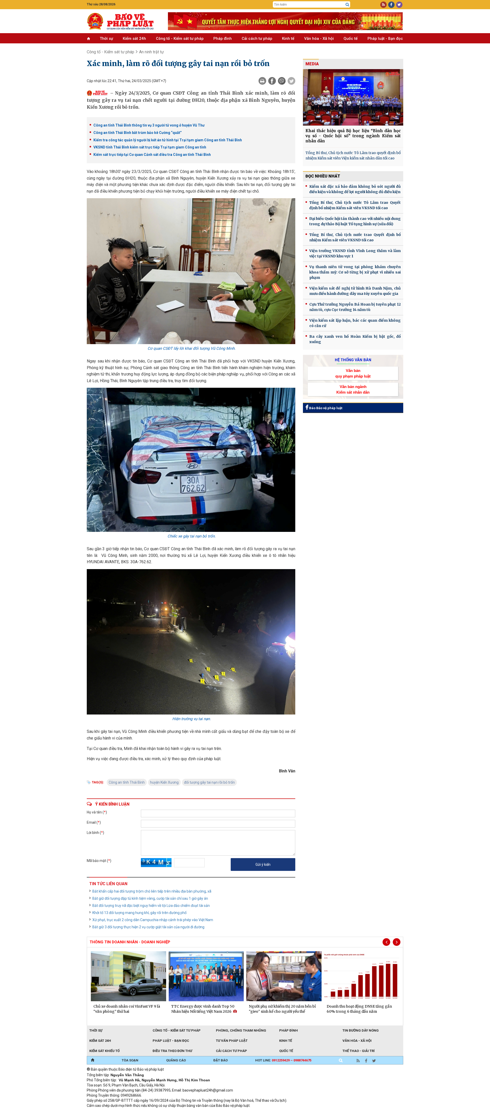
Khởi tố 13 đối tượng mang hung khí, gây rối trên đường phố (139, 913)
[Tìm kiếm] (347, 5)
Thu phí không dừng (177, 1112)
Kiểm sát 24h (134, 38)
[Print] (262, 81)
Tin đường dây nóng (360, 1030)
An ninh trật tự (151, 51)
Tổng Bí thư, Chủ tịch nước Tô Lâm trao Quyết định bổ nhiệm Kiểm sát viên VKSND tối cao (355, 205)
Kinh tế (288, 38)
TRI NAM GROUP (102, 1112)
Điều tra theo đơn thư (172, 1051)
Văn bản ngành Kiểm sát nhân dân (353, 389)
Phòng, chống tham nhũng (241, 1030)
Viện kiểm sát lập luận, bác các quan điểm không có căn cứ (355, 323)
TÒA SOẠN (130, 1060)
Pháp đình (222, 38)
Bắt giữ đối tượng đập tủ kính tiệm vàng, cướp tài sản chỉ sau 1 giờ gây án (150, 898)
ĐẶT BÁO (220, 1060)
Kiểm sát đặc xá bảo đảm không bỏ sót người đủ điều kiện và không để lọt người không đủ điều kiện (355, 189)
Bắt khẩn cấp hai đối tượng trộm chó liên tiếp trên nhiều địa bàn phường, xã (151, 891)
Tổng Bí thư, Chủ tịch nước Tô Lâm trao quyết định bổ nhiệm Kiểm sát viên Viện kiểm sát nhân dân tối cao (353, 155)
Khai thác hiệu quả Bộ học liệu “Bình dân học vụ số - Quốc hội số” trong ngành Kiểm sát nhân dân (353, 135)
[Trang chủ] (92, 1060)
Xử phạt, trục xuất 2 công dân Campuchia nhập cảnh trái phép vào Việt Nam (152, 920)
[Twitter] (291, 81)
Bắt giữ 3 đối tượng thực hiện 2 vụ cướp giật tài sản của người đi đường (148, 927)
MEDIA (312, 63)
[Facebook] (272, 81)
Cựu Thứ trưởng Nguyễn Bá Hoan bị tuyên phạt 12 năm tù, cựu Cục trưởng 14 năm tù (355, 307)
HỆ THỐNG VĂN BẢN (353, 360)
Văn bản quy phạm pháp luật (353, 373)
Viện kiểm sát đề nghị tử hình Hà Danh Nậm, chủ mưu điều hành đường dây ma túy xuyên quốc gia (355, 291)
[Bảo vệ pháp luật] (123, 21)
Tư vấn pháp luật (232, 1041)
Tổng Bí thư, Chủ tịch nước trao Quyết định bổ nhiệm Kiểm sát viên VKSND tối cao (355, 237)
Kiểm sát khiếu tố (104, 1051)
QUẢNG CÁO (176, 1060)
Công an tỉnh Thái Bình (127, 782)
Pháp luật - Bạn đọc (385, 38)
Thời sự (106, 38)
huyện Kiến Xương (164, 782)
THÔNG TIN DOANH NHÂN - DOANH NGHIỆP (130, 942)
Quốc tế (351, 38)
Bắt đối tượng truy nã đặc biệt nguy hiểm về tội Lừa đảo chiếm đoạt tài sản (151, 906)
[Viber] (282, 81)
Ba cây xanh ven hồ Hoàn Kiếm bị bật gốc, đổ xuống (355, 339)
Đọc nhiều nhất (322, 176)
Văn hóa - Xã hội (319, 38)
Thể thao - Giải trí (358, 1051)
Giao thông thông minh (138, 1112)
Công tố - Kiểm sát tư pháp (180, 38)
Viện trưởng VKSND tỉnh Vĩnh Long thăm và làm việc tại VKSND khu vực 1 (355, 253)
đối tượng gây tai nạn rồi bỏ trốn (209, 782)
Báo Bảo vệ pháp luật (325, 408)
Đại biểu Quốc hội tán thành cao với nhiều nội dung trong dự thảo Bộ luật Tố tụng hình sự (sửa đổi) (355, 221)
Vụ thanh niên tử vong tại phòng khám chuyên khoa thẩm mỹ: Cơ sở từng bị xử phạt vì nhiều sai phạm (355, 272)
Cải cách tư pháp (257, 38)
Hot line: (283, 1060)
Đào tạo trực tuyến (213, 1112)
